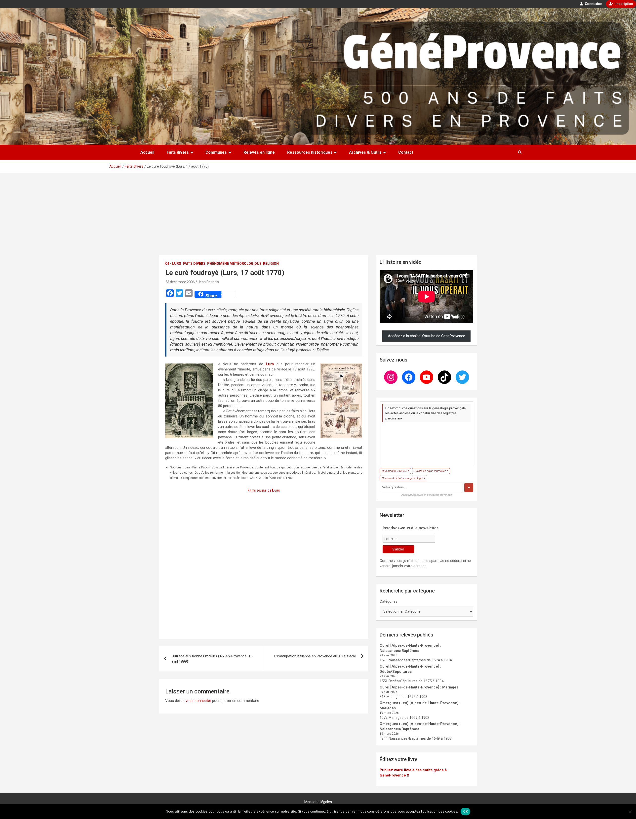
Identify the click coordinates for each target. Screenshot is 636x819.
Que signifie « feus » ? (395, 471)
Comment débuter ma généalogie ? (403, 478)
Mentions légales (318, 802)
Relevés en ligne (259, 152)
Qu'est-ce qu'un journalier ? (431, 471)
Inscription (624, 4)
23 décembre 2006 (180, 282)
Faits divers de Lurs (263, 490)
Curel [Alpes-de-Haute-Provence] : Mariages (419, 687)
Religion (271, 264)
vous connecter (198, 700)
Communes (216, 152)
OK (465, 811)
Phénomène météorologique (234, 264)
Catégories (389, 601)
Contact (405, 152)
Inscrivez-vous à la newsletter (410, 528)
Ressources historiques (309, 152)
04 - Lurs (173, 264)
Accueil (147, 152)
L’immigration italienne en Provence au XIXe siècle (315, 656)
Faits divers (178, 152)
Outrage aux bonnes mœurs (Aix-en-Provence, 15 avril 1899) (211, 659)
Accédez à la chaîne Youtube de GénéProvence (426, 336)
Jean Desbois (208, 282)
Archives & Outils (365, 152)
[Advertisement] (318, 210)
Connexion (593, 4)
